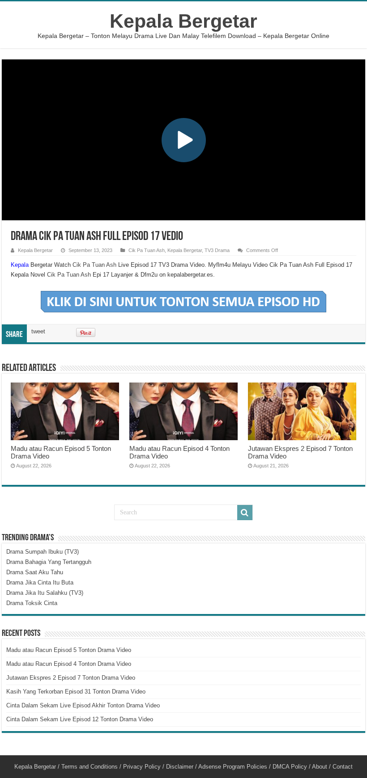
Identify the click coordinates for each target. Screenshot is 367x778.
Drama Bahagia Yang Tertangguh (48, 562)
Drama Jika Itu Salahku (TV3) (44, 592)
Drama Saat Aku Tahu (34, 572)
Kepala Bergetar (183, 21)
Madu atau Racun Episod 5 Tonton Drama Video (68, 650)
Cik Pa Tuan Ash (146, 250)
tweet (38, 331)
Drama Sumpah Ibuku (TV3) (42, 551)
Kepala (20, 264)
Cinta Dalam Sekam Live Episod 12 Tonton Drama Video (79, 719)
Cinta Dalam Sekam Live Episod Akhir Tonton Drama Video (83, 705)
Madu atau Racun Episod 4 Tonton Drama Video (68, 663)
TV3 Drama (217, 250)
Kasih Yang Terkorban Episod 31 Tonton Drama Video (75, 691)
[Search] (244, 512)
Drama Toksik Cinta (31, 603)
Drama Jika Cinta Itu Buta (39, 582)
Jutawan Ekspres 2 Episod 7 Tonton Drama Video (70, 677)
